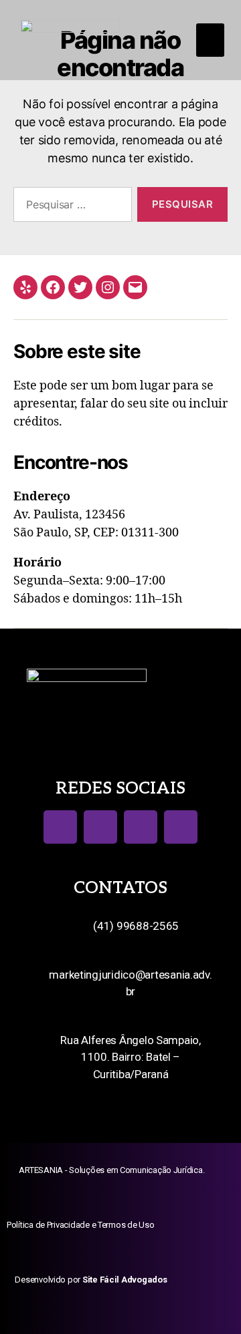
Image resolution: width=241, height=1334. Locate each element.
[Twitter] (80, 287)
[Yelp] (25, 287)
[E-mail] (135, 287)
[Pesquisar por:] (70, 207)
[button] (210, 40)
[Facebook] (53, 287)
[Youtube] (140, 827)
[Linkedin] (180, 827)
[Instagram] (108, 287)
